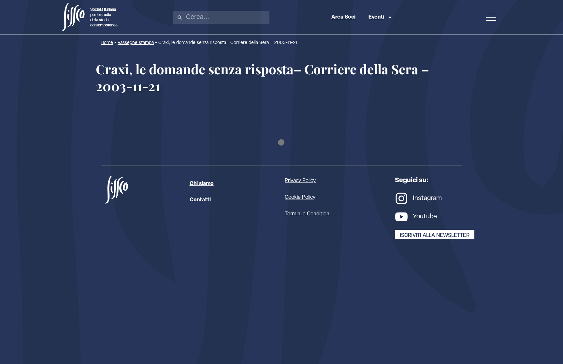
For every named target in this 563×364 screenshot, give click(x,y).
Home (107, 42)
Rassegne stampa (136, 42)
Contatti (200, 200)
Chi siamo (202, 183)
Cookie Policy (300, 197)
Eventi (376, 17)
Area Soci (343, 17)
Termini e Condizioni (307, 214)
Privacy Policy (300, 180)
